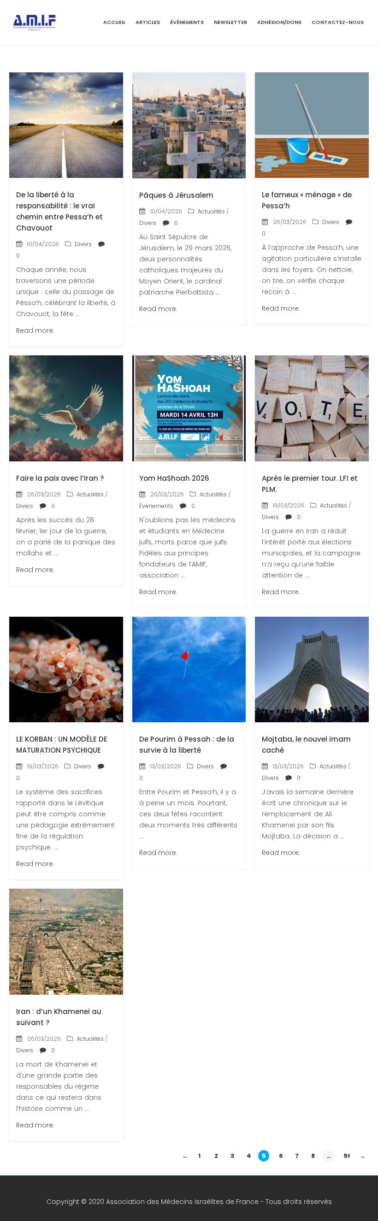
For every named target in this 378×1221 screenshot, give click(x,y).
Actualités (211, 211)
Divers (83, 244)
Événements (187, 22)
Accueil (114, 22)
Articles (148, 22)
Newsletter (230, 22)
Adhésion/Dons (279, 22)
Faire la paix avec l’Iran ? (60, 478)
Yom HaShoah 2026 (174, 478)
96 (347, 1155)
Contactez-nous (338, 22)
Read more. (35, 330)
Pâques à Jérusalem (176, 195)
